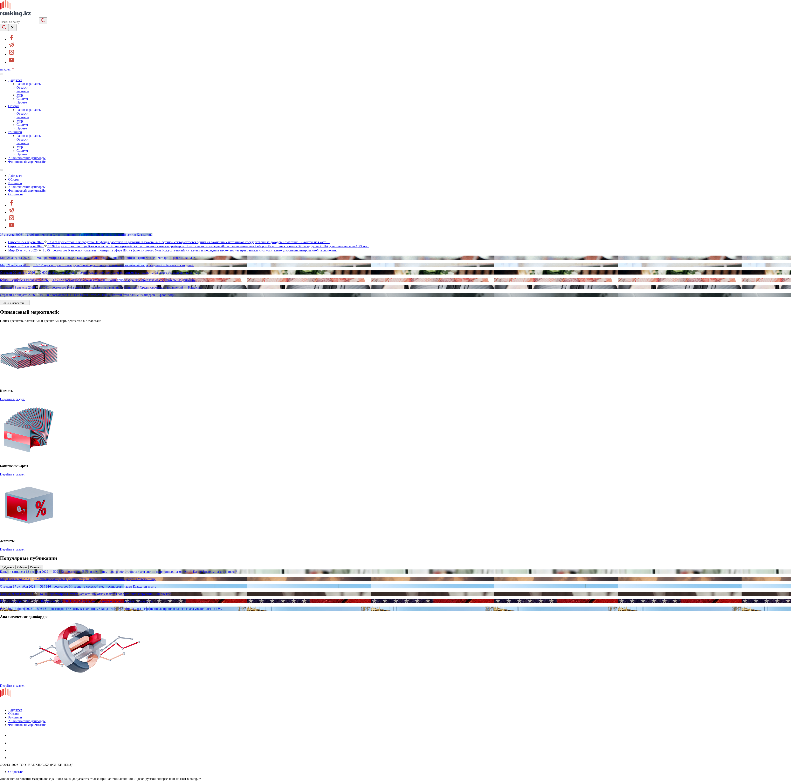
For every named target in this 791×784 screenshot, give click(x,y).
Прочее (21, 102)
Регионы (22, 91)
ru (2, 69)
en (9, 69)
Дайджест (15, 80)
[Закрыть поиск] (12, 27)
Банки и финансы (28, 84)
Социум (22, 98)
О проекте (15, 194)
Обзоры (13, 106)
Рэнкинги (15, 132)
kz (5, 69)
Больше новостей (13, 303)
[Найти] (43, 20)
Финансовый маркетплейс (27, 161)
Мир (19, 95)
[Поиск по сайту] (4, 27)
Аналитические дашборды (27, 158)
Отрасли (22, 87)
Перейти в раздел (12, 399)
